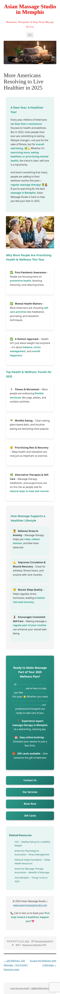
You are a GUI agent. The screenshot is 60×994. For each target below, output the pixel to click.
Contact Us (30, 780)
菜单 (30, 35)
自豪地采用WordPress (40, 988)
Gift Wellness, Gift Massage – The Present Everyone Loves (16, 965)
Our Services (30, 792)
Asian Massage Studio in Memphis (30, 9)
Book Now (30, 803)
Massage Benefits (43, 941)
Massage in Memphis (32, 944)
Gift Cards (30, 815)
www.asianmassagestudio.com (30, 905)
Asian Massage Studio (19, 988)
